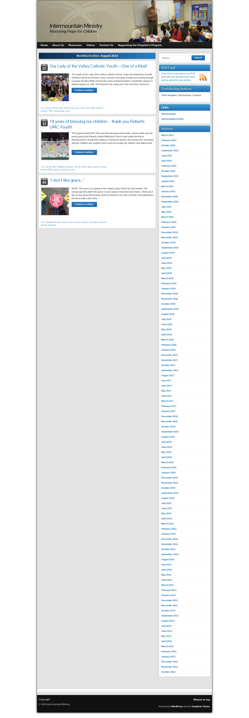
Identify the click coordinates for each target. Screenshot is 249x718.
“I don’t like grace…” (67, 180)
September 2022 (169, 150)
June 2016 (166, 447)
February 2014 (168, 590)
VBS (50, 111)
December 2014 (169, 539)
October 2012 (168, 672)
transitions (52, 225)
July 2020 (166, 207)
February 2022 (168, 166)
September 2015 (169, 493)
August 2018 (167, 314)
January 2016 (168, 472)
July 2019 (166, 258)
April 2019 (166, 273)
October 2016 (168, 426)
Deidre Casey (69, 108)
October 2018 (168, 304)
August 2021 (167, 181)
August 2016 (167, 437)
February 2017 (168, 406)
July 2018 (166, 319)
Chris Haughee (169, 95)
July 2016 (166, 442)
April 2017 (166, 396)
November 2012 (169, 667)
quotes (103, 167)
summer (44, 111)
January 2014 (168, 595)
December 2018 (169, 293)
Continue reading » (84, 90)
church (48, 108)
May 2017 (166, 391)
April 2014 (166, 580)
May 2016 (166, 452)
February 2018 (168, 345)
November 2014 (169, 544)
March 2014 (167, 585)
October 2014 (168, 549)
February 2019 (168, 283)
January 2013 (168, 656)
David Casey (57, 108)
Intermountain (168, 114)
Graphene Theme (201, 706)
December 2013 (169, 600)
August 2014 (167, 559)
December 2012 (169, 661)
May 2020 (166, 212)
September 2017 (169, 370)
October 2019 (168, 242)
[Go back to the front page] (124, 21)
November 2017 (169, 360)
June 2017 (166, 385)
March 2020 (167, 217)
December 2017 (169, 355)
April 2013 (166, 641)
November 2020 (169, 196)
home (71, 222)
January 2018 (168, 350)
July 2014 (166, 564)
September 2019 (169, 247)
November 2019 (169, 237)
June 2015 (166, 508)
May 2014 (166, 575)
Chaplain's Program (65, 167)
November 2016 (169, 421)
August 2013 (167, 621)
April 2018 (166, 334)
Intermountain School (172, 119)
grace (65, 222)
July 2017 (166, 380)
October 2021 (168, 171)
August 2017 (167, 375)
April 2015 (166, 518)
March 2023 (167, 135)
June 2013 (166, 631)
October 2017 (168, 365)
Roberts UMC (46, 170)
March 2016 (167, 462)
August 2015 (167, 498)
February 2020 (168, 222)
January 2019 (168, 288)
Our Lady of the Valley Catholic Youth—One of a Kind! (98, 66)
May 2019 (166, 268)
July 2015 (166, 503)
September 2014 (169, 554)
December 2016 (169, 416)
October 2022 (168, 145)
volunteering (58, 111)
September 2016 (169, 431)
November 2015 (169, 483)
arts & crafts (51, 167)
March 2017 (167, 401)
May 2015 (166, 513)
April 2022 (166, 161)
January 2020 (168, 227)
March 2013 (167, 646)
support (56, 170)
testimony (65, 170)
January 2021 (168, 191)
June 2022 (166, 155)
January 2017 (168, 411)
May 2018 (166, 329)
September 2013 (169, 615)
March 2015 (167, 523)
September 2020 (169, 201)
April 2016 (166, 457)
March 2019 (167, 278)
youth (67, 111)
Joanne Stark (86, 167)
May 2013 (166, 636)
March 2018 (167, 339)
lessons (77, 222)
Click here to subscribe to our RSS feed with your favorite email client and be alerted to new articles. (178, 76)
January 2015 (168, 534)
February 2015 (168, 529)
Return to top (202, 699)
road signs (93, 222)
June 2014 (166, 569)
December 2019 (169, 232)
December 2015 (169, 477)
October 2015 (168, 488)
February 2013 (168, 651)
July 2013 (166, 626)
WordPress (177, 706)
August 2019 (167, 253)
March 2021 (167, 186)
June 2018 (166, 324)
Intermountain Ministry (76, 25)
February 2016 (168, 467)
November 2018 (169, 299)
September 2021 (169, 176)
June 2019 (166, 263)
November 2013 (169, 605)
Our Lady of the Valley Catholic (89, 108)
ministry (96, 167)
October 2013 (168, 610)
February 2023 (168, 140)
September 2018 (169, 309)
